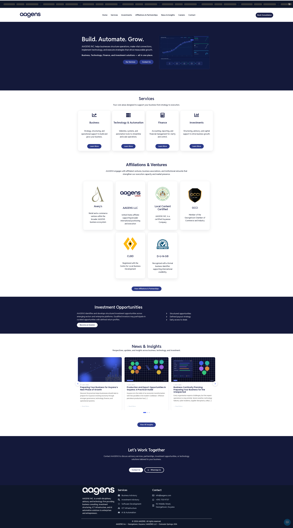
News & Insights (168, 15)
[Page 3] (149, 412)
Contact (191, 15)
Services (114, 15)
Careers (181, 15)
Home (104, 15)
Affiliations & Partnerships (146, 15)
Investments (126, 15)
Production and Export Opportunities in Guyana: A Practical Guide (146, 388)
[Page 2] (147, 412)
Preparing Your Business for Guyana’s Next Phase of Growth (99, 388)
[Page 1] (144, 412)
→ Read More (84, 406)
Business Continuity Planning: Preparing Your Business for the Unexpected (189, 389)
